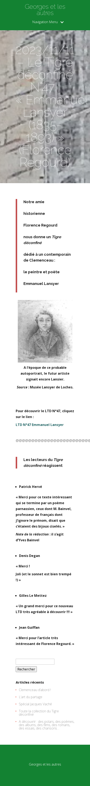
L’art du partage (30, 697)
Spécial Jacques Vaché (35, 704)
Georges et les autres (45, 10)
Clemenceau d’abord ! (35, 690)
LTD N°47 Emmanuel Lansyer (40, 424)
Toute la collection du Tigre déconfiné (39, 713)
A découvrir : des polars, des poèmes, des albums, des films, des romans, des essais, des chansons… (46, 725)
